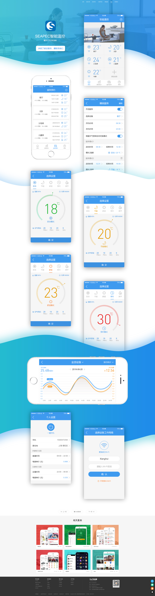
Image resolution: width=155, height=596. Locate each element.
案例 (111, 1)
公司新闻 (60, 582)
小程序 (48, 582)
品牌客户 (72, 584)
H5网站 (48, 586)
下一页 (90, 511)
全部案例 (78, 511)
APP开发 (36, 580)
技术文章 (60, 586)
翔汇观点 (60, 580)
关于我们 (72, 580)
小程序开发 (100, 1)
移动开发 (94, 1)
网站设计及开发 (37, 582)
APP (48, 580)
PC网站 (48, 584)
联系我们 (116, 1)
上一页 (65, 511)
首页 (83, 1)
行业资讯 (60, 584)
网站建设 (106, 1)
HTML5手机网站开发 (38, 586)
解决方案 (88, 1)
